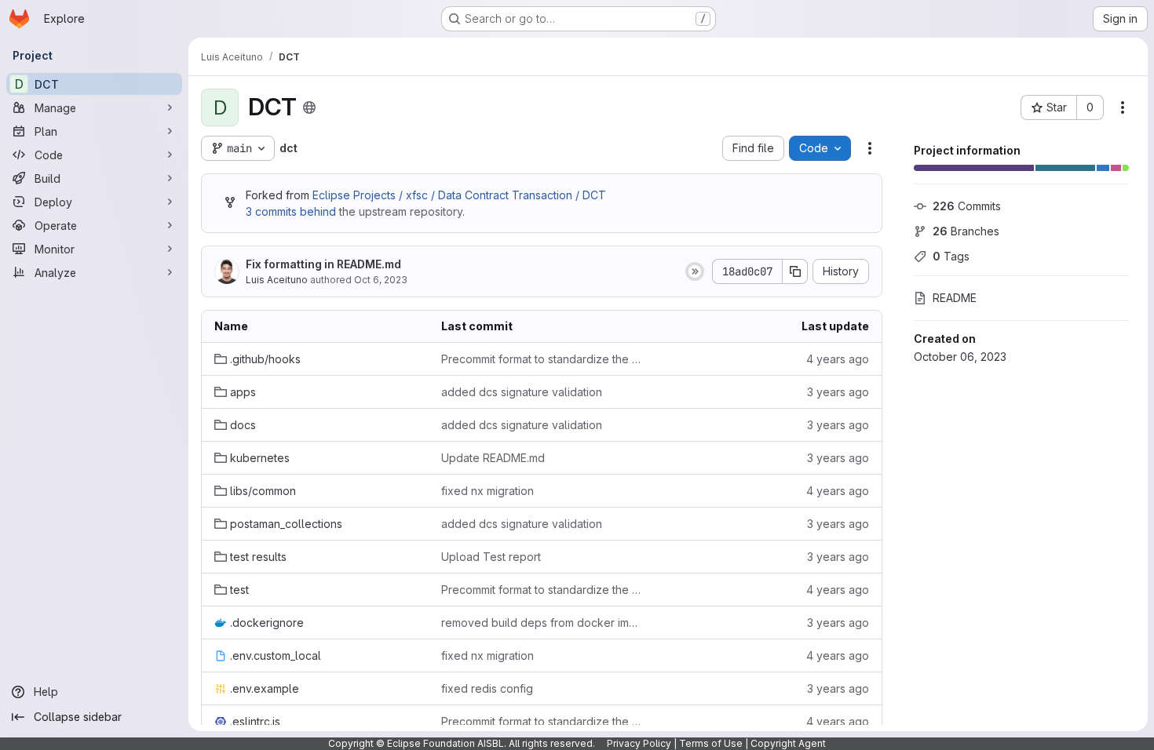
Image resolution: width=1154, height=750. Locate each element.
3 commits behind (291, 211)
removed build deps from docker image (542, 622)
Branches (966, 231)
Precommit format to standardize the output (542, 359)
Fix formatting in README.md (323, 264)
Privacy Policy (639, 743)
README (955, 297)
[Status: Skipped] (694, 271)
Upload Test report (491, 556)
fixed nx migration (487, 490)
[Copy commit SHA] (795, 271)
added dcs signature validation (521, 392)
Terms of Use (711, 743)
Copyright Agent (788, 743)
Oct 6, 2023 (380, 280)
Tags (951, 256)
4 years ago (837, 359)
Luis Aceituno (277, 280)
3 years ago (838, 392)
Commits (967, 206)
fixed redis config (487, 688)
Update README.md (493, 457)
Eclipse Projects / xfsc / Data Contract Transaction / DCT (459, 195)
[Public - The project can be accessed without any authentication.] (309, 107)
